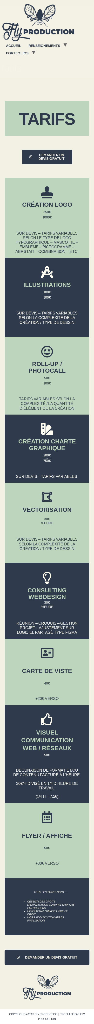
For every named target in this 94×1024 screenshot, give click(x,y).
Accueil (13, 46)
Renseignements (44, 46)
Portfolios (17, 53)
